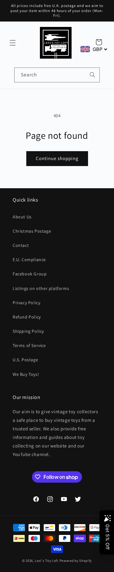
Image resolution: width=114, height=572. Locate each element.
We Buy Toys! (26, 374)
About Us (22, 217)
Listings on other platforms (41, 288)
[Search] (92, 75)
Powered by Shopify (76, 560)
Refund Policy (27, 317)
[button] (13, 43)
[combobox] (57, 75)
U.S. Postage (25, 360)
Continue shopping (57, 158)
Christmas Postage (32, 231)
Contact (21, 245)
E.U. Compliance (29, 259)
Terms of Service (29, 345)
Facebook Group (30, 274)
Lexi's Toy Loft (47, 560)
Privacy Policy (26, 302)
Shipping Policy (28, 331)
